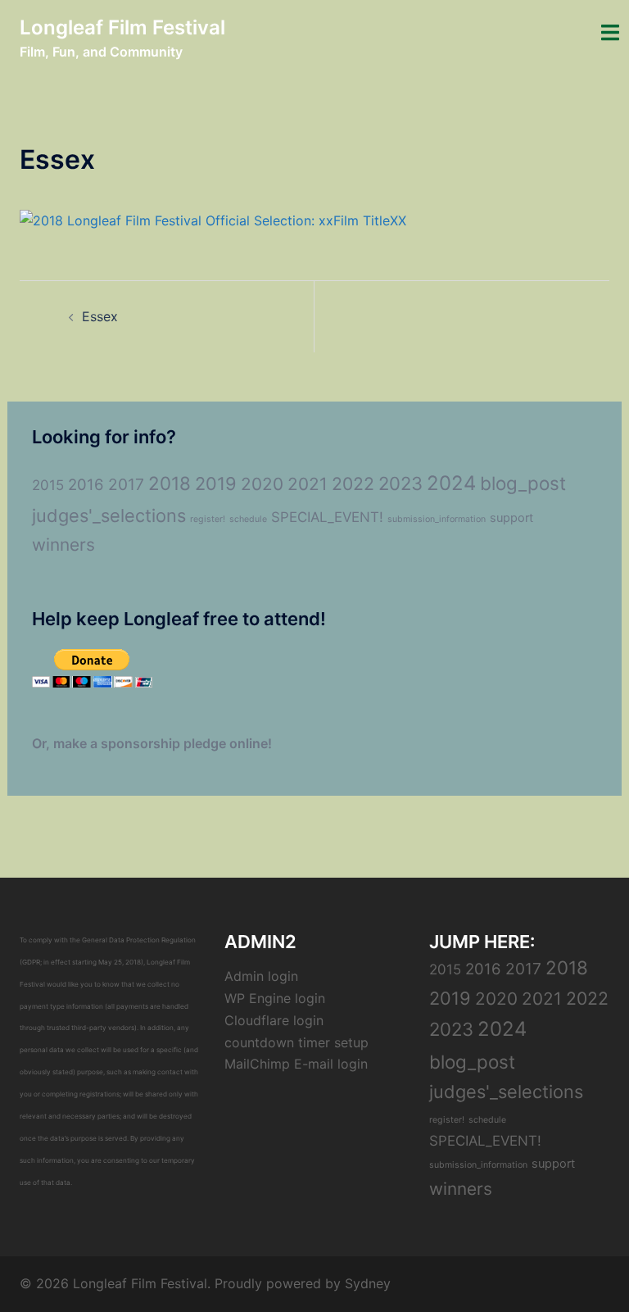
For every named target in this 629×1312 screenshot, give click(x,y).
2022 (353, 483)
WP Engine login (274, 998)
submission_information (436, 519)
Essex (100, 316)
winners (63, 544)
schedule (248, 519)
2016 (86, 484)
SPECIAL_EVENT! (327, 517)
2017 (126, 484)
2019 (216, 483)
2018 (169, 483)
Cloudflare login (274, 1020)
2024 (451, 483)
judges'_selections (109, 515)
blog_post (523, 483)
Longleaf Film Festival (122, 27)
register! (207, 519)
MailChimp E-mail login (296, 1064)
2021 (307, 484)
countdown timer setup (296, 1042)
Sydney (368, 1283)
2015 (48, 485)
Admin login (261, 976)
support (511, 518)
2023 (400, 483)
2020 (262, 484)
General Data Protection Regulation (139, 940)
